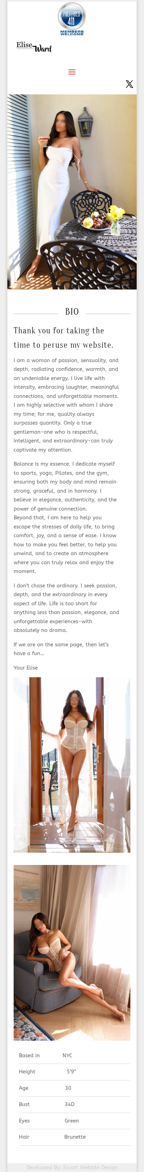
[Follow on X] (129, 84)
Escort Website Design (90, 1167)
